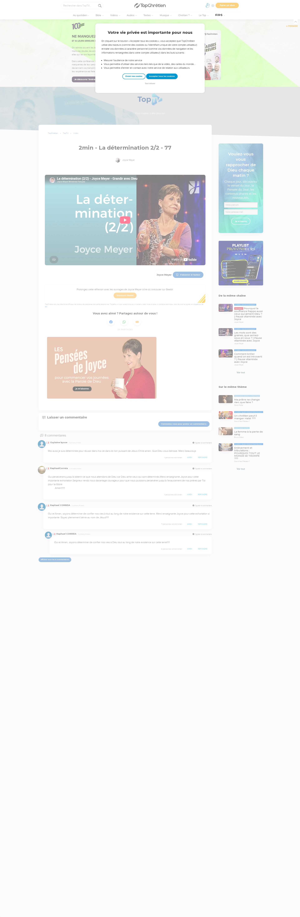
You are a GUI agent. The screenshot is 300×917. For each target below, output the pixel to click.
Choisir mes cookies (133, 76)
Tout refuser (150, 83)
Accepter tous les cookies (162, 76)
